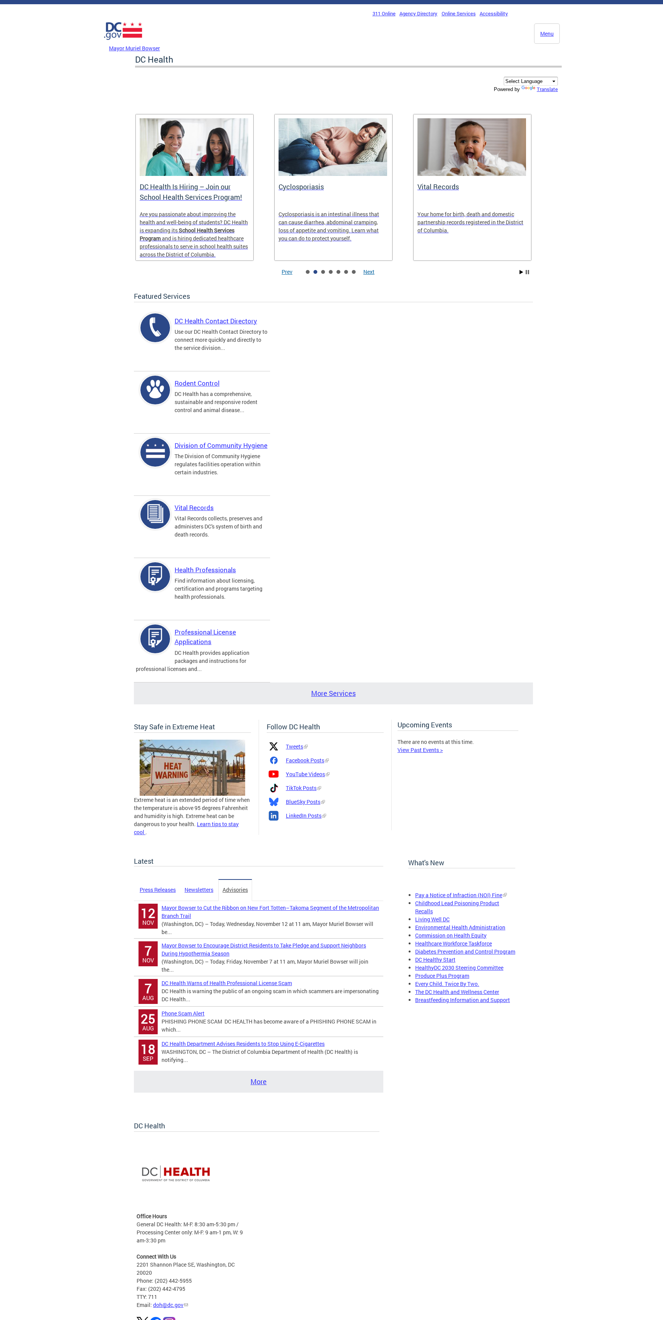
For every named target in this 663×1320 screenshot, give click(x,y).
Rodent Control (197, 383)
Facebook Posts (305, 760)
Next (368, 271)
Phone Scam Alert (183, 1013)
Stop (527, 272)
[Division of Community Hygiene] (155, 458)
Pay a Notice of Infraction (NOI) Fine (458, 895)
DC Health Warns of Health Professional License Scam (227, 983)
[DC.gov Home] (123, 41)
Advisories (235, 889)
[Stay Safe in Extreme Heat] (192, 766)
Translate (547, 89)
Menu (547, 33)
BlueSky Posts (303, 801)
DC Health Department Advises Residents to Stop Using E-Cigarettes (243, 1043)
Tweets (294, 746)
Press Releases (158, 889)
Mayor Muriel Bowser (134, 48)
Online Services (459, 13)
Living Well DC (432, 919)
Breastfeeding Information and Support (462, 1000)
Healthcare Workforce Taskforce (453, 943)
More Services (333, 693)
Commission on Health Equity (451, 935)
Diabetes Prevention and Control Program (465, 951)
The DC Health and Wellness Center (457, 991)
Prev (287, 271)
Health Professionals (205, 569)
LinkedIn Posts (304, 815)
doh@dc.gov (168, 1304)
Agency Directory (418, 13)
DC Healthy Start (435, 959)
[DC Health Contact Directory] (155, 334)
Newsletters (199, 889)
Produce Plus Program (442, 975)
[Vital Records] (155, 521)
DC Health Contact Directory (216, 320)
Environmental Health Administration (460, 927)
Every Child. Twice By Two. (447, 983)
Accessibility (494, 13)
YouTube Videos (305, 774)
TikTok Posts (301, 788)
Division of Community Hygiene (221, 445)
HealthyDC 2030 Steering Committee (459, 967)
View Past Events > (420, 750)
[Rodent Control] (155, 396)
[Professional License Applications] (155, 645)
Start (521, 272)
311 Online (384, 13)
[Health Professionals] (155, 583)
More (259, 1081)
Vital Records (194, 507)
